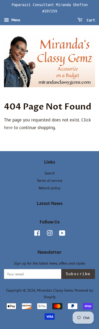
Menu (15, 19)
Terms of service (49, 180)
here (8, 127)
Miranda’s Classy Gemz (55, 290)
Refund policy (49, 187)
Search (49, 173)
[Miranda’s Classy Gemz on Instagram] (50, 233)
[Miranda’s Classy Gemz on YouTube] (62, 233)
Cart (89, 20)
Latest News (50, 204)
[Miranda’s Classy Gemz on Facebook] (37, 233)
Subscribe (78, 273)
